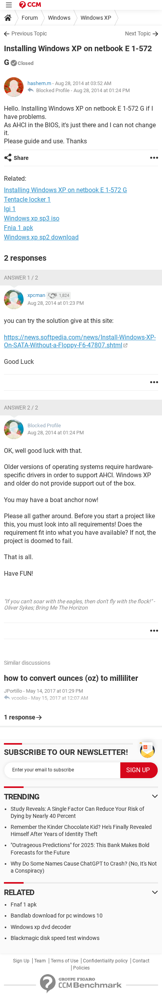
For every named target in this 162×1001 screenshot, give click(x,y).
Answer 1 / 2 (21, 277)
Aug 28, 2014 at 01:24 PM (102, 90)
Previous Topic (29, 33)
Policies (81, 968)
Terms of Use (64, 961)
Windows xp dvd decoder (41, 927)
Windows (59, 18)
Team (40, 961)
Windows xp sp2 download (41, 237)
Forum (30, 18)
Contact (141, 961)
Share (21, 158)
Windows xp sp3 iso (31, 218)
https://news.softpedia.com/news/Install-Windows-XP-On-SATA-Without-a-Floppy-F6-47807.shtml (80, 341)
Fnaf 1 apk (24, 904)
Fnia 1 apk (18, 228)
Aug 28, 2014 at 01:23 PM (56, 303)
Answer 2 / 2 (21, 407)
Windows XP (96, 18)
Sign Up (21, 961)
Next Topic (138, 33)
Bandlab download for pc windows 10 (57, 915)
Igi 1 (10, 209)
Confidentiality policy (105, 961)
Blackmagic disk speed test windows (55, 938)
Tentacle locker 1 (27, 199)
